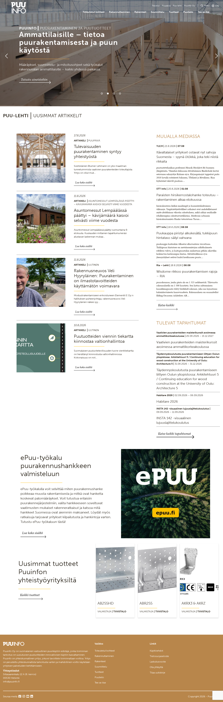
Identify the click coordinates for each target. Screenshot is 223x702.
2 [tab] (108, 93)
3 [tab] (114, 93)
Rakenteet (140, 11)
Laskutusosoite (158, 661)
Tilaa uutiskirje (157, 672)
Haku (206, 5)
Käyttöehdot (156, 650)
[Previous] (5, 53)
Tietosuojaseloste (159, 656)
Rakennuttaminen (119, 11)
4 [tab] (120, 93)
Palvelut (156, 5)
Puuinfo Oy (189, 5)
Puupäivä (166, 5)
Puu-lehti (177, 5)
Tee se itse (203, 11)
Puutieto (188, 11)
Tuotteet (174, 11)
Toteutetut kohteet (94, 11)
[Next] (218, 53)
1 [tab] (102, 93)
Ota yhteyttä (156, 667)
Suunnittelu (157, 11)
